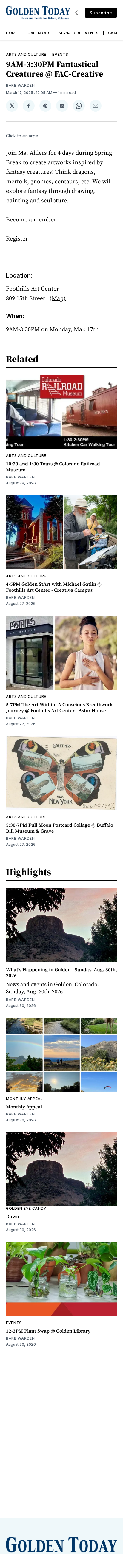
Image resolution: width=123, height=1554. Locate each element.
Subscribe (101, 12)
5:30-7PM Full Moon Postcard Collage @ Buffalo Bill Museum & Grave (59, 828)
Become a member (31, 219)
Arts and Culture (26, 54)
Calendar (38, 33)
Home (12, 33)
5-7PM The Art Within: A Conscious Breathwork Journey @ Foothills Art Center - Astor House (59, 707)
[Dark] (77, 13)
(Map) (58, 298)
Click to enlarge (22, 135)
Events (60, 54)
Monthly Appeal (24, 1098)
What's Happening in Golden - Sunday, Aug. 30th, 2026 (61, 972)
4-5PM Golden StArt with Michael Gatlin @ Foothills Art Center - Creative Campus (54, 587)
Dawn (12, 1216)
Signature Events (78, 33)
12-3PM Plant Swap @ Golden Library (48, 1330)
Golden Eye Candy (26, 1208)
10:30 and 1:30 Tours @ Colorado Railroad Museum (53, 466)
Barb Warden (20, 85)
